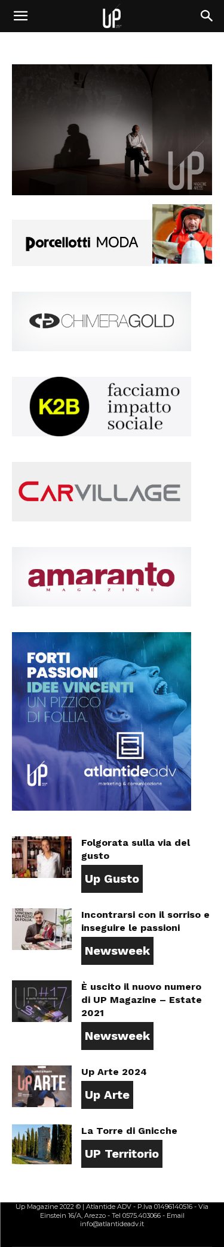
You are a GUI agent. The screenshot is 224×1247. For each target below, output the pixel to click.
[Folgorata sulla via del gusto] (42, 857)
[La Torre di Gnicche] (42, 1144)
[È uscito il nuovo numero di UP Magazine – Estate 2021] (42, 1001)
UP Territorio (122, 1153)
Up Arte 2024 (114, 1071)
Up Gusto (112, 878)
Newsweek (117, 950)
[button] (20, 16)
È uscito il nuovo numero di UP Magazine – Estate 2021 (141, 999)
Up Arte (107, 1094)
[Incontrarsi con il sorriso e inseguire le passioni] (42, 929)
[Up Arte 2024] (42, 1086)
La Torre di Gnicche (129, 1130)
